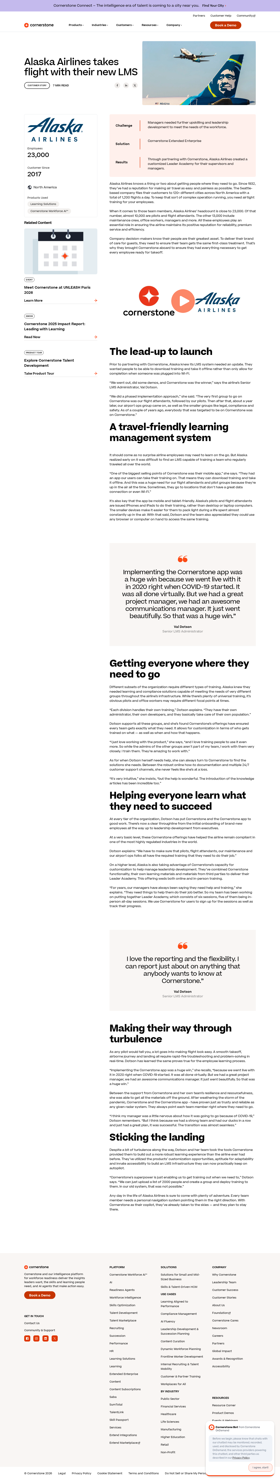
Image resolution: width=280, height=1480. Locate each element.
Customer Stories (224, 1298)
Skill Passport (119, 1420)
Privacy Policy (81, 1473)
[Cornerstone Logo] (39, 25)
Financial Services (173, 1407)
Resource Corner (224, 1405)
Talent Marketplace (123, 1321)
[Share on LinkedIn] (126, 85)
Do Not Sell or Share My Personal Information (196, 1473)
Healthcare (168, 1414)
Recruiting (117, 1328)
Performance (119, 1344)
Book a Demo (225, 25)
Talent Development (124, 1313)
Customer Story (37, 85)
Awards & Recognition (227, 1359)
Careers (217, 1336)
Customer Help (220, 16)
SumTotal (116, 1405)
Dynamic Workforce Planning (181, 1349)
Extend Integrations (123, 1435)
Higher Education (173, 1437)
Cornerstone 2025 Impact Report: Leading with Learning (57, 315)
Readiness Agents (122, 1290)
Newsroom (219, 1328)
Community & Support (39, 1330)
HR (112, 1351)
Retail (165, 1445)
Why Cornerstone (224, 1275)
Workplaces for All (173, 1384)
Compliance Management (179, 1314)
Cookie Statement (109, 1473)
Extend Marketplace (124, 1443)
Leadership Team (224, 1282)
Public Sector (170, 1399)
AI (111, 1282)
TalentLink (117, 1412)
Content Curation (173, 1341)
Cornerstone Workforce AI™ (128, 1275)
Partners (199, 16)
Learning (116, 1366)
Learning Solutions (122, 1359)
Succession (117, 1336)
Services (115, 1428)
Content (115, 1382)
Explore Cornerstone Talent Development (56, 349)
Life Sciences (170, 1422)
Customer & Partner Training (181, 1377)
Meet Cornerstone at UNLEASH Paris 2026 (57, 227)
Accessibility (221, 1366)
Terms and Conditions (143, 1473)
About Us (218, 1305)
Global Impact (222, 1351)
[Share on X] (135, 85)
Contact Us (32, 1323)
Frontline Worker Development (182, 1357)
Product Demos (223, 1413)
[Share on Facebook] (117, 85)
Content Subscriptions (125, 1389)
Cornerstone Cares (225, 1321)
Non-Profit (168, 1452)
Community (245, 16)
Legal (62, 1473)
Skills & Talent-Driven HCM (179, 1287)
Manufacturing (171, 1429)
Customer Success (225, 1290)
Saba (113, 1397)
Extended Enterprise (124, 1374)
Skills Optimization (122, 1305)
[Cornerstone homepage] (60, 1267)
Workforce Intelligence (125, 1298)
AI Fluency (168, 1322)
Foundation (220, 1313)
